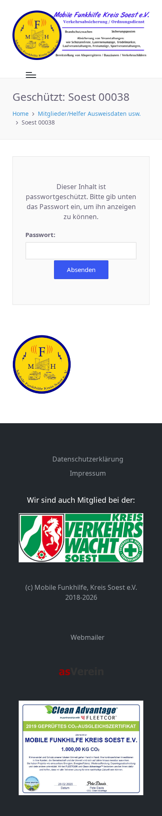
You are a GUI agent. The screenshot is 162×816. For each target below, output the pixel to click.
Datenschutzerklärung (87, 459)
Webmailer (88, 637)
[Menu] (31, 75)
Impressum (88, 473)
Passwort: (40, 234)
